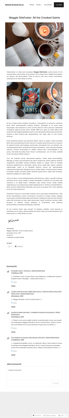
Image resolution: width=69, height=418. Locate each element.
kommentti (56, 383)
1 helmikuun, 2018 (17, 273)
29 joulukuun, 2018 (17, 296)
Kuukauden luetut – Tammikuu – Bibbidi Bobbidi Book (28, 271)
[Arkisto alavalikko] (41, 4)
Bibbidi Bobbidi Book (14, 5)
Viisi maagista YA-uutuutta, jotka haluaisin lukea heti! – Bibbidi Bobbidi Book (35, 337)
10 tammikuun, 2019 (17, 317)
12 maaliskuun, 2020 (17, 340)
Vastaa (13, 286)
